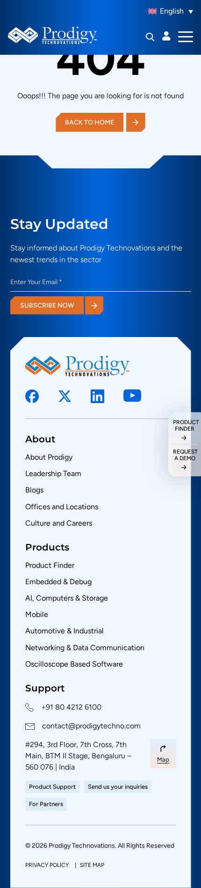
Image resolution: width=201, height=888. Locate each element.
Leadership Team (53, 473)
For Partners (46, 803)
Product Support (52, 786)
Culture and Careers (58, 523)
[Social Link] (32, 396)
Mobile (36, 614)
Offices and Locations (61, 506)
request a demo (184, 454)
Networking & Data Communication (84, 647)
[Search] (150, 36)
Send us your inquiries (118, 786)
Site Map (92, 865)
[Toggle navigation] (185, 36)
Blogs (34, 489)
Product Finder (49, 565)
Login (166, 36)
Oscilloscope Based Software (74, 664)
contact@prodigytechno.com (91, 725)
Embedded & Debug (58, 581)
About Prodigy (48, 457)
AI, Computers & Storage (66, 598)
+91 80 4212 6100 (71, 707)
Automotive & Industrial (64, 630)
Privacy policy (47, 865)
